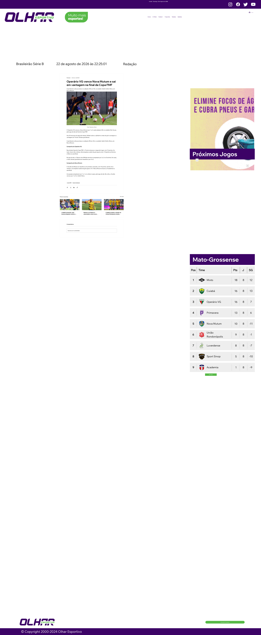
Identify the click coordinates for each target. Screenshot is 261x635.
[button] (160, 16)
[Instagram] (230, 4)
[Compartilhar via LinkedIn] (74, 187)
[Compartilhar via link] (77, 187)
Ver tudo (122, 196)
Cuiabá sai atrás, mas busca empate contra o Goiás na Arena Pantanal (69, 213)
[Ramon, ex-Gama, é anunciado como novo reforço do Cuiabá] (92, 204)
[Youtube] (253, 4)
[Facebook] (238, 4)
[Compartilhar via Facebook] (67, 187)
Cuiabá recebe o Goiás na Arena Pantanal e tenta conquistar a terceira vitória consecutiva (113, 213)
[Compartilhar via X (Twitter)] (70, 187)
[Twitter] (245, 4)
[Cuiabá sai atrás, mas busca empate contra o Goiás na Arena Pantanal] (70, 204)
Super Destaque (76, 182)
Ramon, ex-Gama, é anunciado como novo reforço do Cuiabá (90, 213)
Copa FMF (69, 182)
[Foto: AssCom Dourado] (114, 204)
